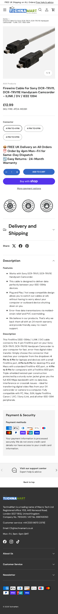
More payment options (29, 188)
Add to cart (38, 172)
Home (5, 19)
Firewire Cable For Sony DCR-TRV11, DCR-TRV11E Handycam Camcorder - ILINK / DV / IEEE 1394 (26, 21)
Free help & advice (45, 2)
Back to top (29, 482)
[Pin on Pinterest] (27, 246)
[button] (53, 10)
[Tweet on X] (14, 246)
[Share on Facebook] (20, 246)
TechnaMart (14, 607)
